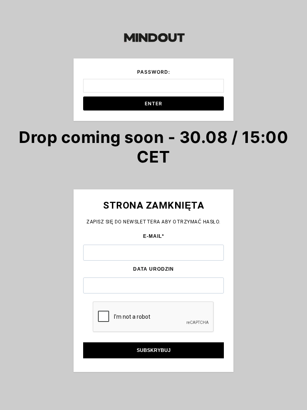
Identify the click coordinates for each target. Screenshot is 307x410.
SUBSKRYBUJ (154, 350)
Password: (153, 72)
